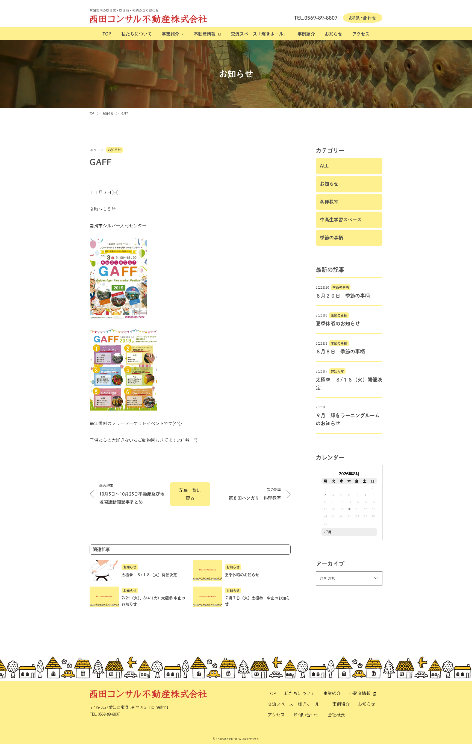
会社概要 (336, 714)
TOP (106, 34)
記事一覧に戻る (190, 494)
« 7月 (327, 532)
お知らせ (333, 34)
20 (349, 508)
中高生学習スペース (341, 219)
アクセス (361, 34)
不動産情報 (205, 34)
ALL (324, 165)
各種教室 (329, 202)
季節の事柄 (331, 237)
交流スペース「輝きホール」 (259, 34)
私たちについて (136, 34)
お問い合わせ (306, 714)
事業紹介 (170, 34)
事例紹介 (306, 34)
